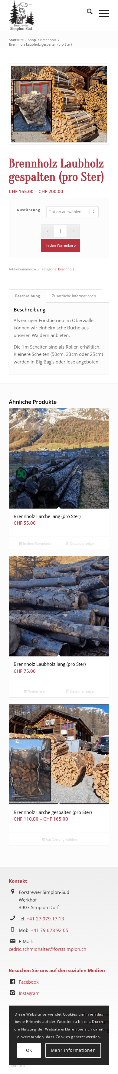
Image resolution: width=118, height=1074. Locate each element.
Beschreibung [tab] (27, 295)
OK (29, 1050)
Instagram (29, 993)
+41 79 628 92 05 (49, 930)
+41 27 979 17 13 (45, 919)
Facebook (29, 982)
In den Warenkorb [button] (37, 543)
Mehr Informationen (73, 1050)
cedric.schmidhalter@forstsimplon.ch (47, 949)
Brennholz (66, 269)
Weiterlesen (37, 691)
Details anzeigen (82, 543)
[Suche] (87, 12)
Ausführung (28, 209)
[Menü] (101, 12)
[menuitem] (87, 12)
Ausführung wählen (61, 839)
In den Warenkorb (61, 245)
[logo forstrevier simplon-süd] (49, 15)
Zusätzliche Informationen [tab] (74, 295)
